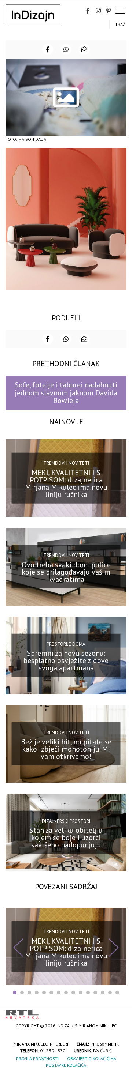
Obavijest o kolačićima (91, 1058)
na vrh (119, 1012)
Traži (120, 24)
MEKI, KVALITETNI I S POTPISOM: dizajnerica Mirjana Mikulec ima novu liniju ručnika (66, 483)
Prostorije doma (66, 644)
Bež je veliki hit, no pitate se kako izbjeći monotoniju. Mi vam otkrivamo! (66, 749)
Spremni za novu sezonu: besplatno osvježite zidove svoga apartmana (66, 660)
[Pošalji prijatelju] (84, 49)
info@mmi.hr (104, 1044)
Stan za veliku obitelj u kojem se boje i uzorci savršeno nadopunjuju (66, 837)
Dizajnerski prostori (66, 821)
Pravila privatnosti (37, 1058)
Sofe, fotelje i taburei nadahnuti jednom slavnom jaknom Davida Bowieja (66, 392)
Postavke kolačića (66, 1065)
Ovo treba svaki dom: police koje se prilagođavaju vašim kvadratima (66, 572)
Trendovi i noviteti (66, 463)
